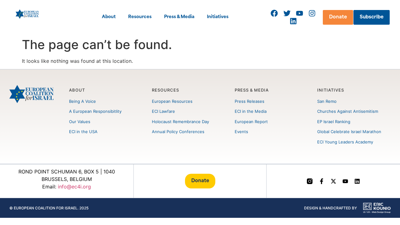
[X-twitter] (333, 181)
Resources (140, 17)
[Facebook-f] (321, 181)
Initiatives (217, 17)
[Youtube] (345, 181)
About (109, 17)
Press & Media (179, 17)
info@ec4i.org (74, 186)
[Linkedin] (357, 181)
